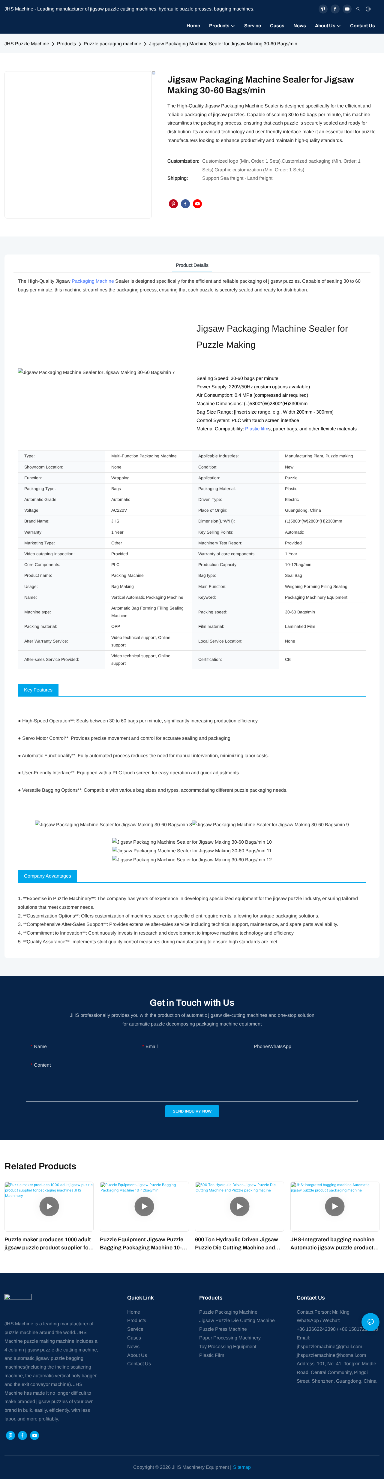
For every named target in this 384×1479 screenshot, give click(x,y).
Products (66, 43)
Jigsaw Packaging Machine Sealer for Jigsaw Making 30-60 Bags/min (223, 43)
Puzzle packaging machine (112, 43)
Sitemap (242, 1467)
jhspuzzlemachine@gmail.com (329, 1346)
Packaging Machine (93, 281)
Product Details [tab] (192, 265)
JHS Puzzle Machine (26, 43)
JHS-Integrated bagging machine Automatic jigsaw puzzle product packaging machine (332, 1244)
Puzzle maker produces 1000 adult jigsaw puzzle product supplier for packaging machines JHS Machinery (47, 1244)
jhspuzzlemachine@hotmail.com (331, 1355)
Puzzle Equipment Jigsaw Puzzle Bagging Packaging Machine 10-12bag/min (141, 1244)
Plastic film (256, 428)
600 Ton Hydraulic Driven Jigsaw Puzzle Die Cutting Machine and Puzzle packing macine (236, 1244)
